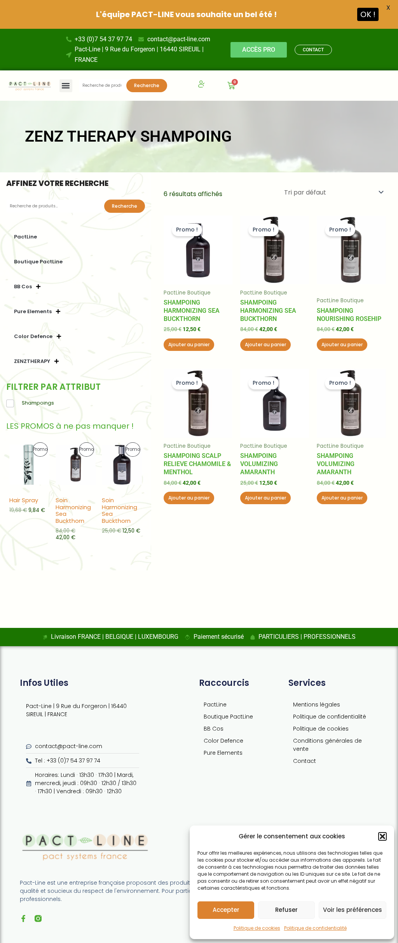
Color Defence (33, 336)
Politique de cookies (257, 928)
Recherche (146, 85)
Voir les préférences (352, 910)
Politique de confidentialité (315, 928)
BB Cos (23, 286)
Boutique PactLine (38, 261)
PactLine (25, 236)
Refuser (286, 910)
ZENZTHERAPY (32, 361)
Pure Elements (33, 311)
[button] (382, 836)
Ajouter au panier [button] (188, 344)
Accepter (226, 910)
